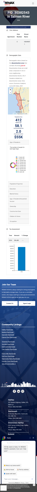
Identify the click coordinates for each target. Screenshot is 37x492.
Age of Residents (15, 142)
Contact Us (9, 303)
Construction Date (15, 211)
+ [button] (10, 90)
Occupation (13, 221)
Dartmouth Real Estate (8, 347)
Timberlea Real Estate (8, 341)
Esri (23, 113)
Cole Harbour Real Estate (9, 349)
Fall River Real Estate (8, 356)
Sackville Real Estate (8, 335)
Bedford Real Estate (8, 332)
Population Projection (16, 184)
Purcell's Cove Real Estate (10, 361)
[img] (35, 485)
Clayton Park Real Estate (9, 337)
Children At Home (15, 216)
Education (13, 189)
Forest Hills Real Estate (9, 353)
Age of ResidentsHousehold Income (18, 200)
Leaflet (14, 113)
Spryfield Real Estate (8, 344)
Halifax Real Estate (7, 329)
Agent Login (27, 303)
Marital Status (14, 194)
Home (18, 20)
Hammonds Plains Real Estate (11, 359)
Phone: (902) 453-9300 (15, 407)
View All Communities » (9, 364)
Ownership (13, 206)
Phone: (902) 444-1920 (15, 429)
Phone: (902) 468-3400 (15, 418)
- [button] (10, 92)
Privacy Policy (17, 488)
